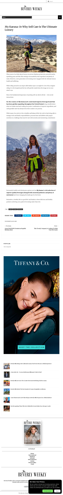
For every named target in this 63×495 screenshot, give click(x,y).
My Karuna (20, 209)
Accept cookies (47, 491)
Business (32, 456)
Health (10, 209)
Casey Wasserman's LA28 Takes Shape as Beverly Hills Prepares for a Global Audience (31, 397)
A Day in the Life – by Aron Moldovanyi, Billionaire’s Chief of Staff (26, 372)
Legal (32, 464)
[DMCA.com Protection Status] (28, 487)
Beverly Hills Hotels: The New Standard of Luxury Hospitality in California (28, 389)
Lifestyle (15, 209)
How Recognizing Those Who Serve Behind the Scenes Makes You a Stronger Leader (31, 406)
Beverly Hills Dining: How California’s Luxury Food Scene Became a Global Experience (31, 363)
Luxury (32, 461)
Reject (57, 491)
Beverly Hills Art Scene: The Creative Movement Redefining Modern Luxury (29, 380)
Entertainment (32, 459)
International (32, 455)
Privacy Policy (32, 462)
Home (32, 453)
